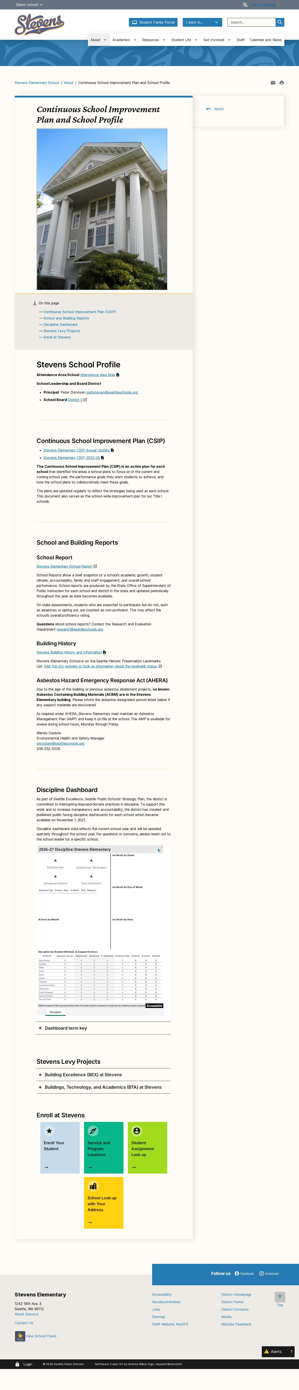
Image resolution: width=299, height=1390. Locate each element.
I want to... (194, 22)
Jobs (156, 1309)
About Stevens (27, 1314)
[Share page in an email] (273, 82)
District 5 (75, 400)
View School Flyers (41, 1336)
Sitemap (158, 1317)
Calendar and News (266, 40)
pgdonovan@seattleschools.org (112, 392)
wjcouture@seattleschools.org (60, 743)
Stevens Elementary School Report (65, 566)
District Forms (232, 1302)
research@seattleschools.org (80, 629)
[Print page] (281, 82)
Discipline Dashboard (60, 324)
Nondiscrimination (166, 1302)
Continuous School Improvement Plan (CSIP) (80, 312)
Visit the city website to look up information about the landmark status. (101, 666)
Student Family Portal (156, 22)
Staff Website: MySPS (170, 1324)
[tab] (104, 1028)
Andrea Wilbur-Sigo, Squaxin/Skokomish (155, 1364)
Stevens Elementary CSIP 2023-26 (72, 457)
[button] (41, 4)
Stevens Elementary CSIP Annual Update (77, 450)
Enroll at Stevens (57, 337)
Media (226, 1317)
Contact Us (24, 1323)
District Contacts (235, 1309)
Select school (27, 4)
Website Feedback (236, 1324)
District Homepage (236, 1294)
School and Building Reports (66, 318)
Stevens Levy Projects (62, 331)
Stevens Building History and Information (69, 652)
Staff (241, 40)
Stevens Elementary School (37, 82)
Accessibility (162, 1294)
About (69, 82)
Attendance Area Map (97, 375)
